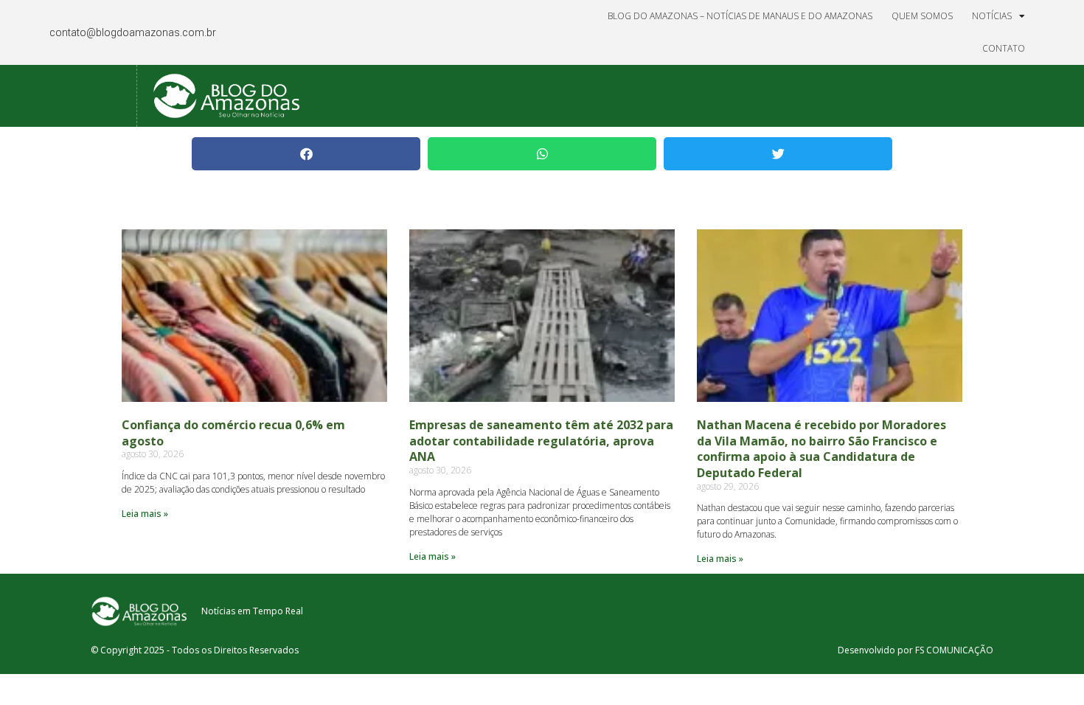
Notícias (992, 16)
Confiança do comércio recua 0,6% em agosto (233, 433)
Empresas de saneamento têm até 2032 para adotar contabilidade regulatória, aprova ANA (541, 441)
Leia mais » (145, 513)
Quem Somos (922, 16)
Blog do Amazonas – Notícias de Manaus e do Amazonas (740, 16)
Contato (1003, 48)
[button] (306, 153)
